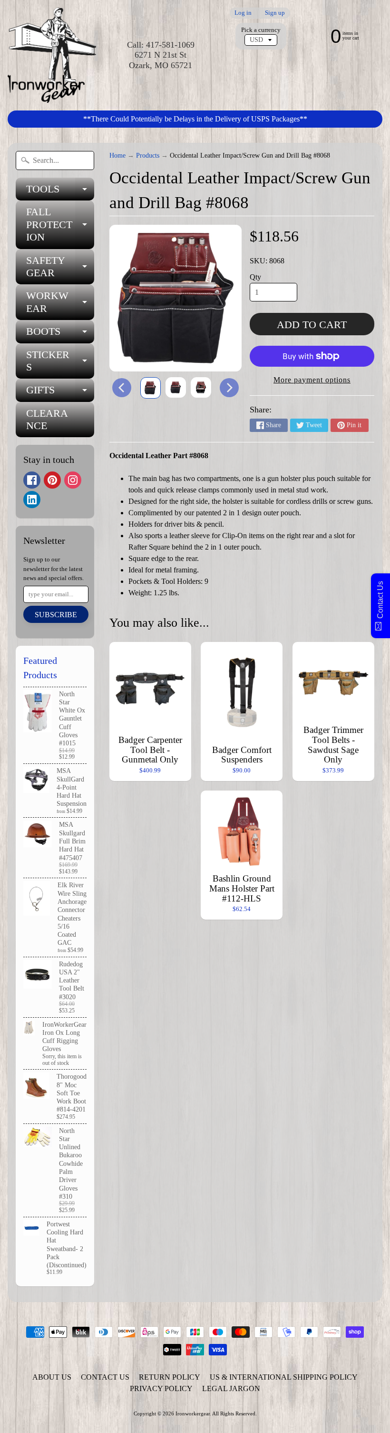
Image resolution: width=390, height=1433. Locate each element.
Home (117, 155)
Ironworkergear (193, 1413)
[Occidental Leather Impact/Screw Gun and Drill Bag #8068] (150, 388)
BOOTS (60, 334)
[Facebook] (31, 480)
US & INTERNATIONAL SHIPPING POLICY (284, 1377)
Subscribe (56, 615)
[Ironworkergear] (52, 55)
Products (147, 155)
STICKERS (60, 361)
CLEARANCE (47, 419)
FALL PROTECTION (60, 224)
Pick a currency (261, 30)
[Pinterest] (52, 480)
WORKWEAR (60, 302)
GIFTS (60, 392)
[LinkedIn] (31, 499)
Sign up (275, 13)
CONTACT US (105, 1377)
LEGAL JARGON (231, 1388)
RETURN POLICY (169, 1377)
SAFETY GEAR (60, 267)
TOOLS (60, 191)
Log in (243, 13)
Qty (255, 277)
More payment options (312, 380)
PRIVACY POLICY (161, 1388)
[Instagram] (72, 480)
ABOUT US (51, 1377)
